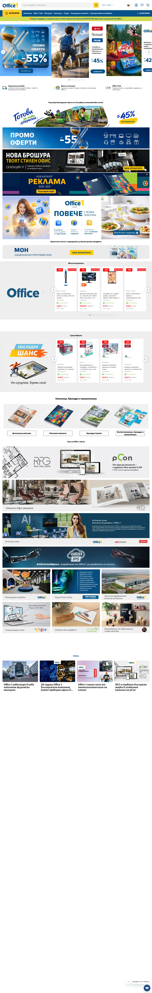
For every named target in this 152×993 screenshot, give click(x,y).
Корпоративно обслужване (101, 13)
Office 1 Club (38, 13)
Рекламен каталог (57, 433)
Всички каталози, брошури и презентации (130, 433)
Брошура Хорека (94, 433)
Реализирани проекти (80, 13)
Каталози (58, 13)
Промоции (27, 13)
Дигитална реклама (21, 433)
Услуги (66, 13)
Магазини (48, 13)
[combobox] (108, 5)
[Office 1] (10, 5)
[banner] (79, 50)
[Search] (96, 5)
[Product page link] (66, 277)
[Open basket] (148, 5)
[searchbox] (60, 5)
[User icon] (136, 5)
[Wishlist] (142, 5)
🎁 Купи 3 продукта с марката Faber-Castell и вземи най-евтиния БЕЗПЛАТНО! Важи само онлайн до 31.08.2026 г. (76, 19)
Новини (76, 656)
